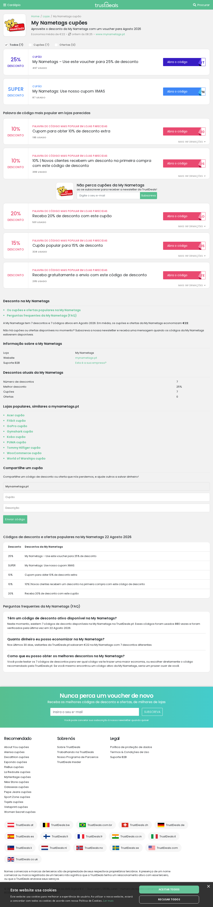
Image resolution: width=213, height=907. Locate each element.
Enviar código (15, 519)
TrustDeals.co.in (131, 836)
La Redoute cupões (17, 772)
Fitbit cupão (16, 421)
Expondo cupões (15, 762)
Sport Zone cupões (17, 797)
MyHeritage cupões (17, 777)
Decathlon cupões (16, 757)
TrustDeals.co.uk (27, 859)
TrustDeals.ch (139, 825)
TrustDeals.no (94, 848)
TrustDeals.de (175, 825)
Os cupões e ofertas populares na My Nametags (44, 310)
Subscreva (148, 195)
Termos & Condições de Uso (129, 752)
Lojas (46, 16)
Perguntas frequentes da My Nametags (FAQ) (42, 315)
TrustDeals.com (167, 848)
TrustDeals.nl (58, 848)
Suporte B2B (118, 757)
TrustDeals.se (130, 848)
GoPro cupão (17, 426)
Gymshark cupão (20, 431)
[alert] (106, 894)
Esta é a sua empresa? (90, 363)
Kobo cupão (16, 437)
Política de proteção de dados (131, 747)
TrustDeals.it (168, 836)
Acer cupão (16, 415)
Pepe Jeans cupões (17, 792)
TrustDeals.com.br (100, 825)
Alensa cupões (14, 752)
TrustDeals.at (24, 825)
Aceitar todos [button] (169, 889)
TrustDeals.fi (60, 836)
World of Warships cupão (26, 458)
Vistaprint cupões (16, 807)
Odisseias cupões (16, 787)
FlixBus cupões (14, 767)
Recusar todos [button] (169, 899)
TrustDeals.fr (94, 836)
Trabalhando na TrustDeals (75, 752)
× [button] (208, 886)
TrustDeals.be (60, 825)
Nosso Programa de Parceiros (77, 757)
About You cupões (16, 747)
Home (35, 16)
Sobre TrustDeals (68, 747)
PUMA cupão (16, 442)
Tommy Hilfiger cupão (24, 448)
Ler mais (108, 900)
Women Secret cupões (20, 812)
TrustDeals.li (24, 848)
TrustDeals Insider (69, 762)
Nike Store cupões (16, 782)
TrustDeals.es (25, 836)
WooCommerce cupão (24, 453)
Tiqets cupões (13, 802)
